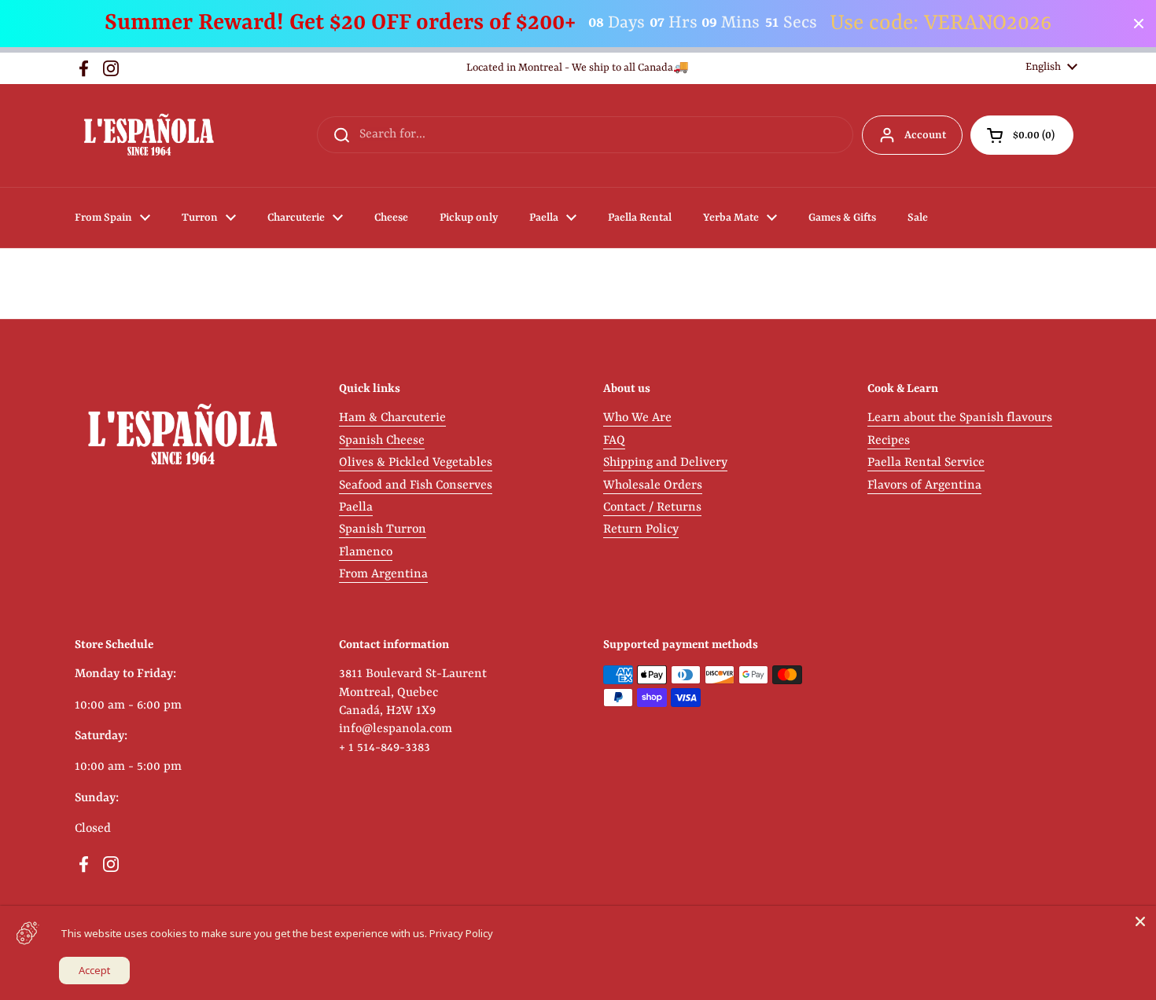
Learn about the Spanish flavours (959, 418)
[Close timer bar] (1138, 23)
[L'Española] (148, 135)
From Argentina (383, 574)
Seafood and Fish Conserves (415, 485)
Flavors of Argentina (924, 485)
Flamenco (365, 552)
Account (925, 135)
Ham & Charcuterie (392, 418)
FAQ (614, 441)
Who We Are (637, 418)
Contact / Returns (652, 507)
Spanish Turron (382, 529)
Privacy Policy (461, 933)
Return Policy (641, 529)
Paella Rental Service (926, 463)
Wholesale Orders (652, 485)
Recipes (888, 441)
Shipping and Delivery (665, 463)
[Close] (1140, 921)
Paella (356, 507)
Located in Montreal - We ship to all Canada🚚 (577, 68)
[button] (1021, 135)
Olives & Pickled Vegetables (415, 463)
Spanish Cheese (382, 441)
